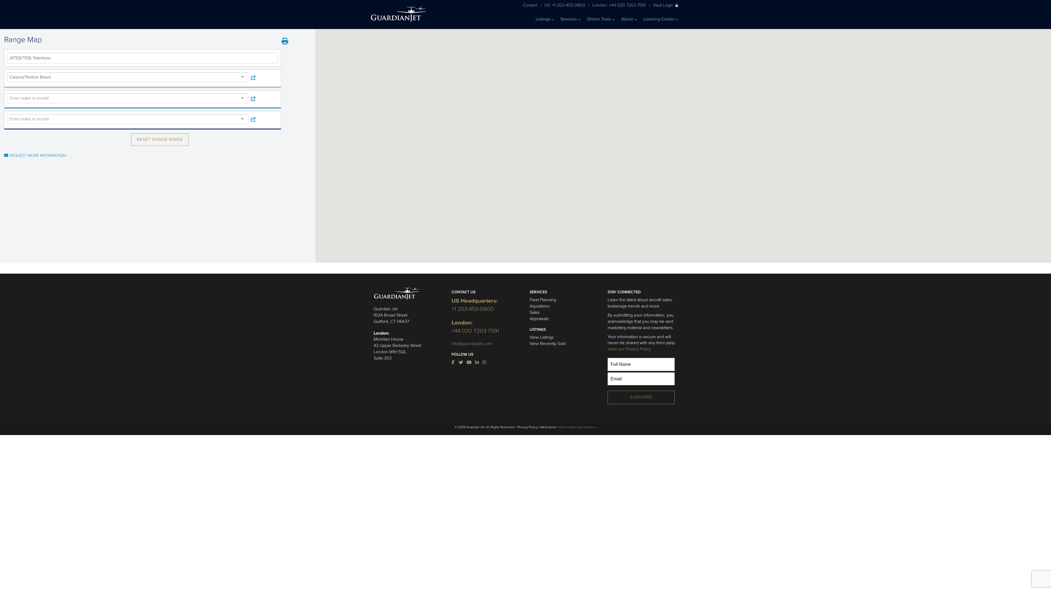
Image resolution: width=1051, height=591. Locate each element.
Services (569, 19)
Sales (534, 312)
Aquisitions (540, 306)
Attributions (548, 427)
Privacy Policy (528, 427)
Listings (543, 19)
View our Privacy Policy (629, 349)
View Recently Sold (548, 343)
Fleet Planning (543, 300)
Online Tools (599, 19)
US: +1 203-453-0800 (564, 5)
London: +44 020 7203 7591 (619, 5)
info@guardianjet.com (472, 343)
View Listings (542, 337)
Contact (530, 5)
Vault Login (663, 5)
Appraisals (539, 318)
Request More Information (38, 155)
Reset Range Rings (160, 139)
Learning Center (659, 19)
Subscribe (641, 397)
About (627, 19)
